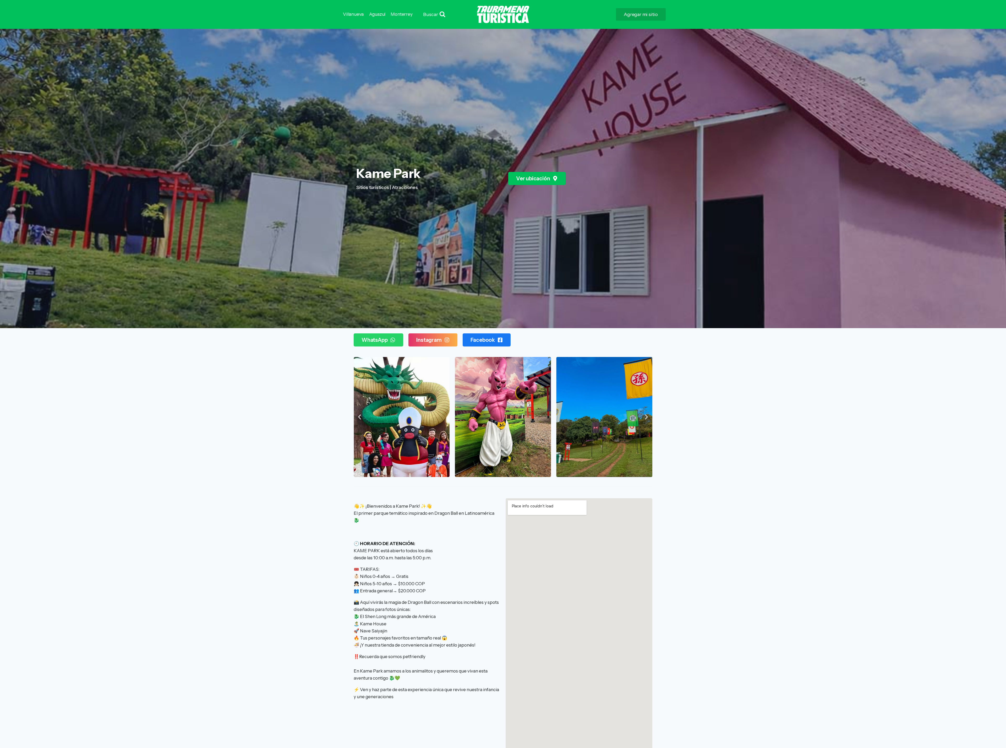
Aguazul (377, 14)
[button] (359, 417)
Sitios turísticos (372, 187)
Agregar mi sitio (641, 14)
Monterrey (401, 14)
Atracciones (405, 187)
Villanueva (353, 14)
